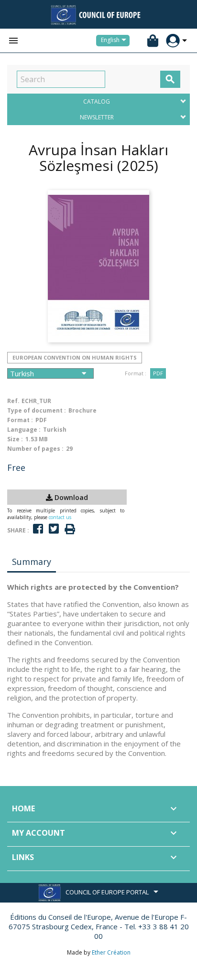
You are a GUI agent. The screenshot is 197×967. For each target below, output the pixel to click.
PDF (158, 373)
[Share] (38, 529)
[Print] (70, 529)
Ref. (13, 401)
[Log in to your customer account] (173, 41)
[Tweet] (54, 529)
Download (70, 497)
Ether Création (111, 952)
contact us (60, 517)
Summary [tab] (31, 561)
